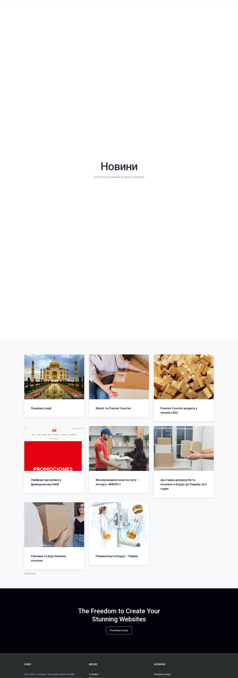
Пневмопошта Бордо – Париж (117, 556)
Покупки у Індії (41, 408)
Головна (93, 674)
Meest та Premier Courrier (113, 408)
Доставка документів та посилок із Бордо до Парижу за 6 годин (183, 484)
